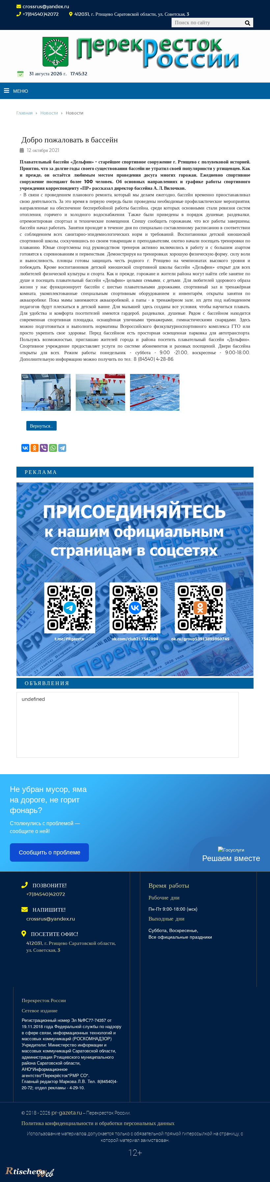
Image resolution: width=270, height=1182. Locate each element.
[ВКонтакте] (25, 448)
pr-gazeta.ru (66, 1112)
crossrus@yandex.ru (46, 6)
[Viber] (44, 448)
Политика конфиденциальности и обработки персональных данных (98, 1123)
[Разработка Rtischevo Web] (62, 1170)
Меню (20, 90)
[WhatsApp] (53, 448)
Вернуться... (41, 426)
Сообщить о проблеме (49, 852)
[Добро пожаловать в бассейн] (46, 392)
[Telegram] (62, 448)
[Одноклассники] (35, 448)
